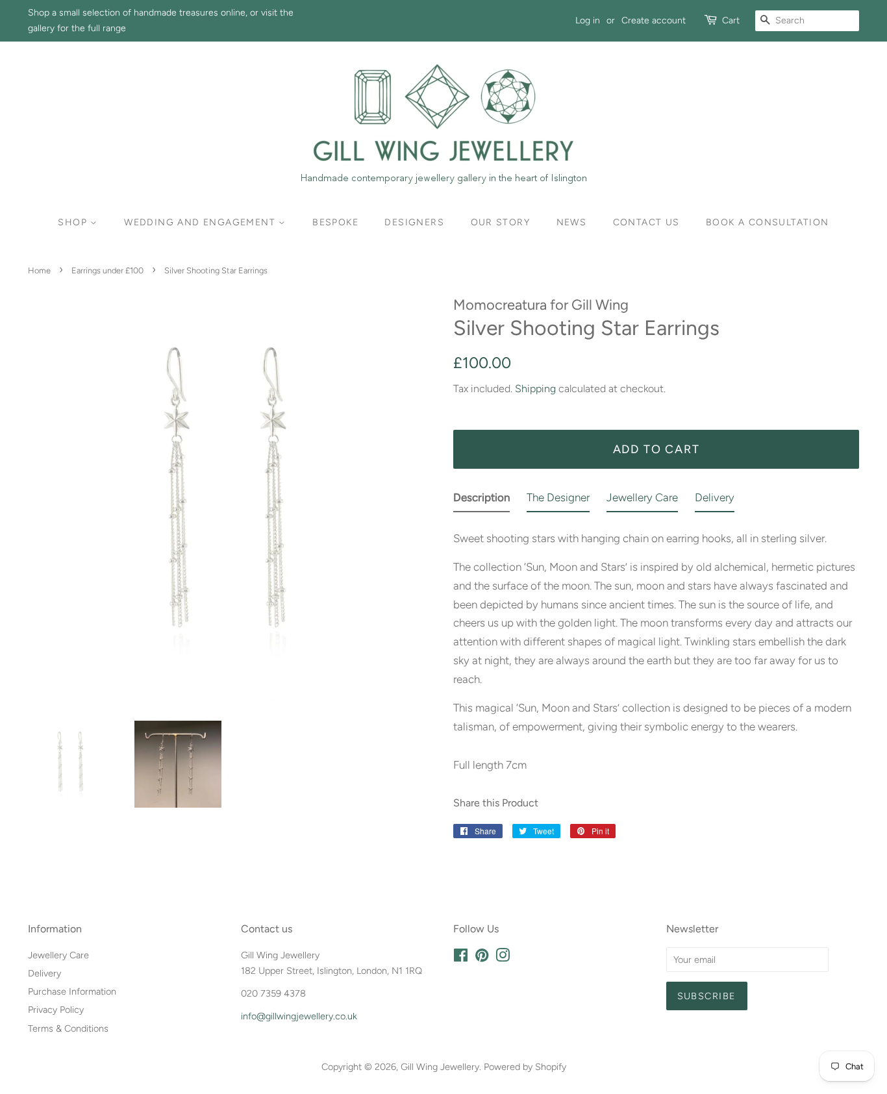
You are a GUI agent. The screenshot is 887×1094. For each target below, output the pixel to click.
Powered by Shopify (525, 1067)
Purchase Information (72, 991)
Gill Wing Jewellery (440, 1067)
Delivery (44, 973)
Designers (414, 222)
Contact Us (646, 222)
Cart (731, 20)
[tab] (481, 500)
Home (39, 270)
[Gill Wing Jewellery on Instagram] (502, 957)
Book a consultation (767, 222)
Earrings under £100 (107, 270)
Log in (587, 20)
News (571, 222)
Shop (74, 222)
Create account (653, 20)
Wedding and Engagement (201, 222)
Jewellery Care (58, 955)
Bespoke (335, 222)
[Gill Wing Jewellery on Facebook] (460, 957)
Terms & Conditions (68, 1028)
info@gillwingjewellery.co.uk (299, 1016)
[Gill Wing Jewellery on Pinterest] (482, 957)
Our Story (501, 222)
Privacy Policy (56, 1009)
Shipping (535, 388)
